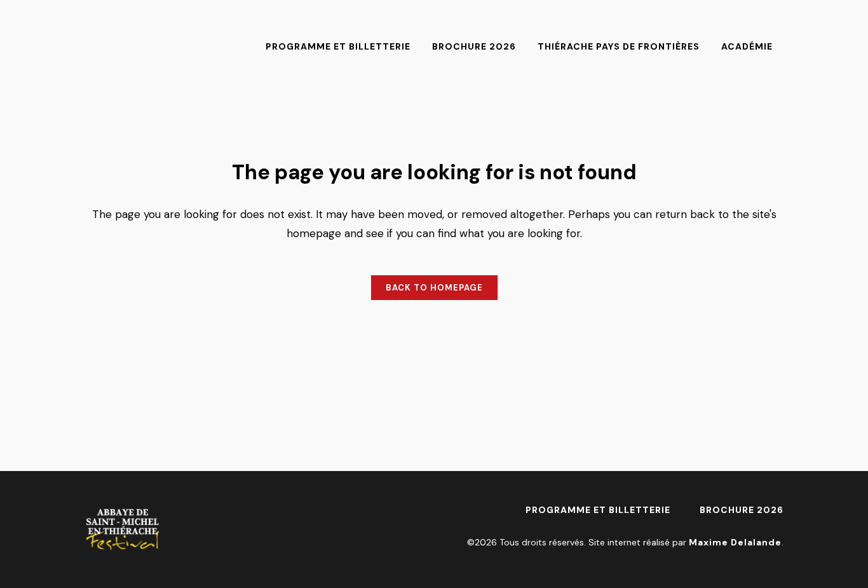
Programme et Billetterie (598, 510)
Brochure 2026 (741, 510)
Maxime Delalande (735, 542)
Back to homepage (434, 287)
